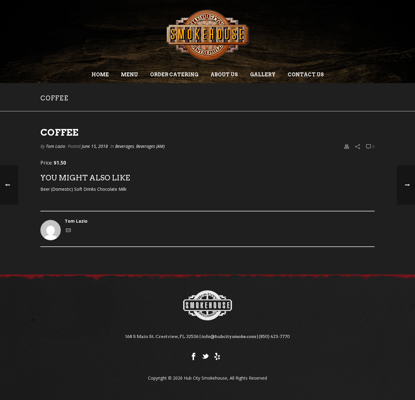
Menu (129, 75)
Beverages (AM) (150, 146)
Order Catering (174, 75)
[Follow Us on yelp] (217, 357)
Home (100, 75)
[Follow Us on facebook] (193, 357)
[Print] (346, 146)
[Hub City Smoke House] (207, 33)
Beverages (124, 146)
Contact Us (306, 75)
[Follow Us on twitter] (205, 357)
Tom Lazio (55, 146)
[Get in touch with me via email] (68, 231)
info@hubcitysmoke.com (228, 336)
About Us (224, 75)
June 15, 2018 (95, 146)
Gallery (263, 75)
